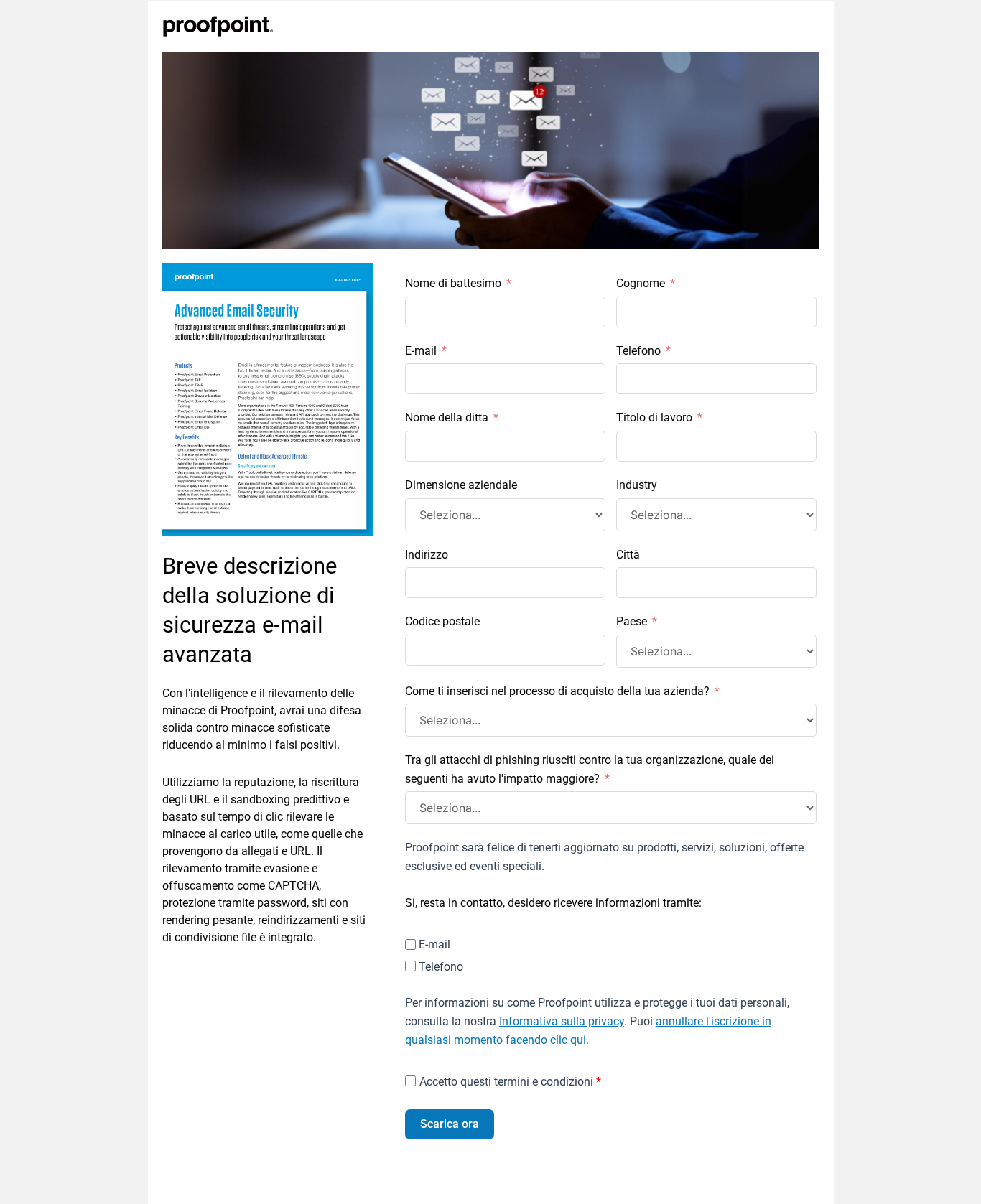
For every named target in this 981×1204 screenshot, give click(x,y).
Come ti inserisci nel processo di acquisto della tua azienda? (557, 691)
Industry (636, 485)
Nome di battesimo (453, 283)
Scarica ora (449, 1124)
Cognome (640, 283)
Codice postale (442, 621)
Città (628, 554)
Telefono (638, 351)
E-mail (421, 351)
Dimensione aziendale (461, 485)
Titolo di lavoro (654, 417)
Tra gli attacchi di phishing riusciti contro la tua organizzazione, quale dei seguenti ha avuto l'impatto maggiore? (589, 769)
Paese (631, 621)
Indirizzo (426, 554)
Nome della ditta (446, 417)
